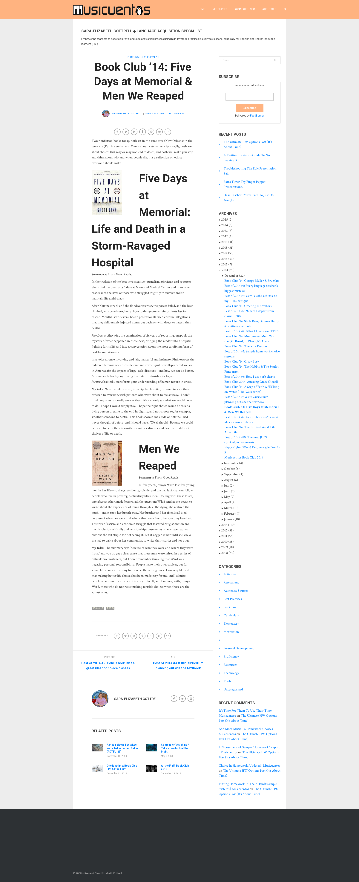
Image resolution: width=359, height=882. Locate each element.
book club (98, 608)
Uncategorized (233, 689)
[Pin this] (160, 132)
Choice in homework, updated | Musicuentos (249, 765)
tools (227, 681)
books (110, 608)
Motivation (231, 632)
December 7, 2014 (154, 113)
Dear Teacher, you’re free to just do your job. (249, 197)
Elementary (231, 623)
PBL (226, 640)
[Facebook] (174, 699)
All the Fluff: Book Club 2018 (175, 767)
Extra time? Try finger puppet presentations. (245, 184)
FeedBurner (257, 115)
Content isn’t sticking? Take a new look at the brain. (175, 748)
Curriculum (231, 615)
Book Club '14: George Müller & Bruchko (251, 281)
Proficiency (231, 656)
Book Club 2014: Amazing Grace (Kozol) (251, 382)
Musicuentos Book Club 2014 (243, 457)
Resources (220, 9)
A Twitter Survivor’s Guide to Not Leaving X (247, 157)
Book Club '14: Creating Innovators (247, 306)
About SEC (269, 9)
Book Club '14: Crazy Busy (241, 361)
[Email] (168, 132)
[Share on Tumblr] (143, 132)
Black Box (230, 607)
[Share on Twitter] (126, 132)
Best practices (233, 599)
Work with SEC (245, 9)
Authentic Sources (236, 590)
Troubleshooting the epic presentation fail (250, 171)
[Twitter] (183, 699)
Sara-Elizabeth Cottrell (126, 113)
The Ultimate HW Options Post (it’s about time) (248, 144)
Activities (230, 574)
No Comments (176, 113)
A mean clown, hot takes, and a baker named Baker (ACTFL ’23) (122, 748)
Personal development (143, 56)
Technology (231, 673)
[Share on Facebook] (117, 132)
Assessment (231, 582)
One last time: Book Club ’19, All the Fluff (122, 767)
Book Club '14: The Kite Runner (245, 346)
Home (201, 9)
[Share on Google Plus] (151, 132)
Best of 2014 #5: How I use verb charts (249, 376)
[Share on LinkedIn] (134, 132)
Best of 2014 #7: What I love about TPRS (251, 331)
